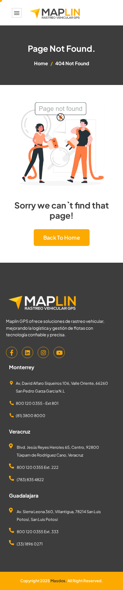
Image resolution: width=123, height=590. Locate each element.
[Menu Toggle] (16, 13)
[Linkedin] (27, 352)
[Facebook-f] (11, 352)
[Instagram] (43, 352)
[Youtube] (59, 352)
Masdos (57, 580)
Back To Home (61, 237)
